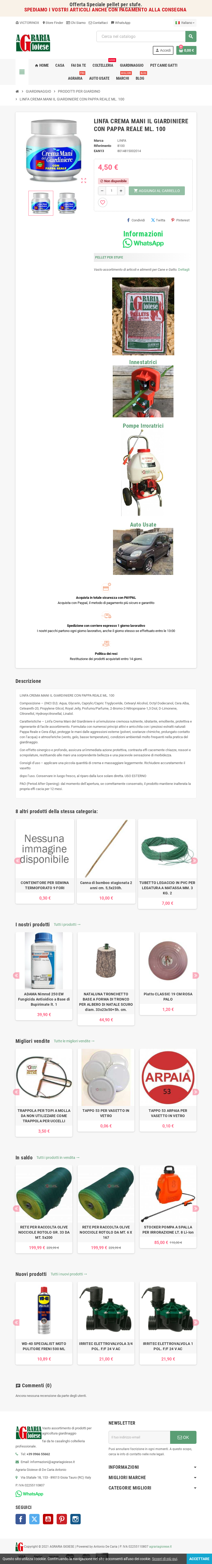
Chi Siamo (78, 23)
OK (185, 1437)
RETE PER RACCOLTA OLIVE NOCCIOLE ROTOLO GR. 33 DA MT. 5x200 (44, 1232)
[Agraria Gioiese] (33, 42)
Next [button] (194, 861)
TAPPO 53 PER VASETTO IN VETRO (105, 1113)
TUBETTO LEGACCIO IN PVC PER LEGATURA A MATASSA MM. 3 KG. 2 (167, 888)
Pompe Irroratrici (143, 426)
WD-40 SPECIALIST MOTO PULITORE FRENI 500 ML (44, 1346)
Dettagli (184, 269)
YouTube (48, 1519)
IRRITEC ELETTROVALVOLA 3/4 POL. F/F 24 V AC (106, 1346)
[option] (44, 861)
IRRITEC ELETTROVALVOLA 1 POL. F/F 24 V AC (168, 1346)
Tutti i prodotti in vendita (58, 1157)
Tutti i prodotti (67, 924)
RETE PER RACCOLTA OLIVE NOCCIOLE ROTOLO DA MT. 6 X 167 (106, 1232)
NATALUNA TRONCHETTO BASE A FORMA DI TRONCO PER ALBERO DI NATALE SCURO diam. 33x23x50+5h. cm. (106, 1002)
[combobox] (146, 36)
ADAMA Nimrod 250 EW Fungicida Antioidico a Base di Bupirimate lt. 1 (44, 999)
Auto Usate (143, 524)
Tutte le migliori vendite (74, 1041)
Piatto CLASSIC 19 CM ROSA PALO (168, 996)
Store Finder (52, 23)
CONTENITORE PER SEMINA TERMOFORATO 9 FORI (45, 885)
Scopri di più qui (164, 1559)
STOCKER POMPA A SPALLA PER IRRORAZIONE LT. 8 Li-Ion (168, 1229)
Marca (98, 140)
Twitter (34, 1519)
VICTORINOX (27, 23)
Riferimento (102, 146)
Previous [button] (17, 861)
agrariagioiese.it (160, 1546)
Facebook (21, 1519)
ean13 (99, 151)
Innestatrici (143, 362)
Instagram (75, 1519)
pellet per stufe (124, 5)
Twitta (160, 220)
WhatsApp (120, 23)
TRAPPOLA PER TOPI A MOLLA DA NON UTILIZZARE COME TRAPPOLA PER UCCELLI (44, 1116)
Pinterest (183, 220)
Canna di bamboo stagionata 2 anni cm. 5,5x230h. (106, 885)
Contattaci (100, 23)
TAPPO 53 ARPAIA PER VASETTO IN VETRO (168, 1113)
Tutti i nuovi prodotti (69, 1274)
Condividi (138, 220)
